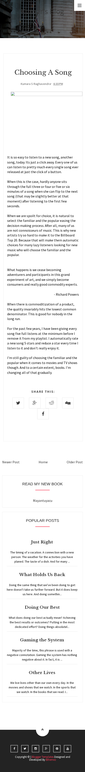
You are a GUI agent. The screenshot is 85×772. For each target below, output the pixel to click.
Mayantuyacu (42, 500)
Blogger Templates (43, 757)
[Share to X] (18, 403)
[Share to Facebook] (43, 413)
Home (43, 462)
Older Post (75, 462)
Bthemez (51, 760)
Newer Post (11, 462)
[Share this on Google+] (35, 403)
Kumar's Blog (42, 11)
